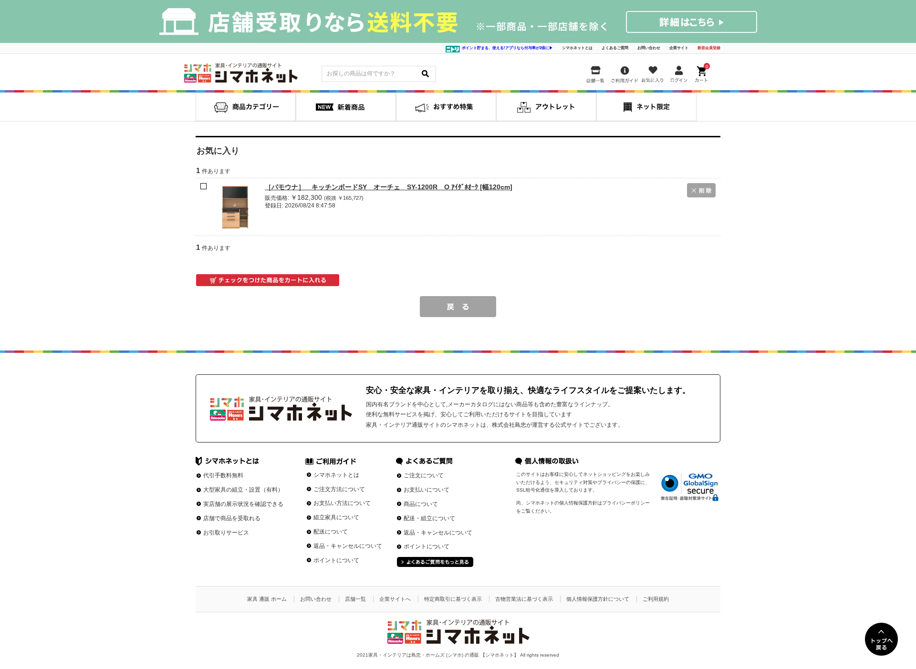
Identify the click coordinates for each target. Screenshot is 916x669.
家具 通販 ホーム (267, 599)
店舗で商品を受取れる (231, 518)
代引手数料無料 (223, 475)
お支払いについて (426, 489)
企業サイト (678, 48)
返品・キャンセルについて (347, 546)
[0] (702, 72)
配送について (330, 531)
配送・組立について (429, 518)
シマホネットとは (577, 48)
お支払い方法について (342, 503)
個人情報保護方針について (597, 599)
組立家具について (336, 517)
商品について (421, 504)
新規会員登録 (708, 48)
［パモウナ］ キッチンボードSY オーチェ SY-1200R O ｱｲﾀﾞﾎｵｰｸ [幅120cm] (388, 187)
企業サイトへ (395, 599)
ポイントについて (336, 560)
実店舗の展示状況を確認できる (243, 504)
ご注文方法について (339, 489)
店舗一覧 (355, 599)
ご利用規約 (656, 599)
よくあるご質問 (615, 48)
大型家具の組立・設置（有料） (243, 489)
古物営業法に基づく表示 (524, 599)
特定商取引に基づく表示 (453, 599)
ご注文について (424, 475)
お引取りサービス (226, 532)
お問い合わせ (648, 48)
